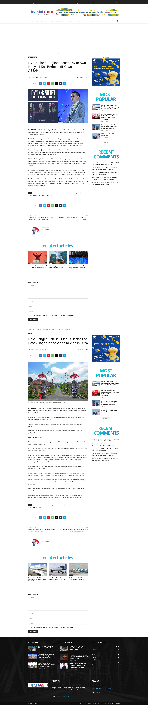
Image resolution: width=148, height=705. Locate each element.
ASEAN (34, 53)
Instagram (110, 688)
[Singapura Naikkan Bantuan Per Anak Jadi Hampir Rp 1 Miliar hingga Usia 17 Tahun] (37, 257)
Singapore (70, 193)
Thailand (34, 57)
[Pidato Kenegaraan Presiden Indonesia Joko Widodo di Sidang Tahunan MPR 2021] (64, 666)
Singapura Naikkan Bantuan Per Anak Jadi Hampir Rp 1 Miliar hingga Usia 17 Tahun (37, 267)
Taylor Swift (41, 195)
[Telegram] (64, 83)
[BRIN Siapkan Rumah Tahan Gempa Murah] (96, 136)
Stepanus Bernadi (96, 167)
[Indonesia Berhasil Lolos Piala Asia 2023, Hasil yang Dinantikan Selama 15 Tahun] (64, 657)
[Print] (60, 83)
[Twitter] (119, 3)
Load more (105, 142)
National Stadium (48, 193)
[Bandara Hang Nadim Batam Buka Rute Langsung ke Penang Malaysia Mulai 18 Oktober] (96, 107)
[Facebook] (114, 3)
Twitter (98, 692)
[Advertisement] (74, 36)
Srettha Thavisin (33, 195)
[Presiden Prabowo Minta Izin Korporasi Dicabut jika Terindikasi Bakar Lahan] (32, 656)
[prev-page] (29, 273)
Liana (93, 163)
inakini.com (35, 77)
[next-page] (32, 273)
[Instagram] (116, 3)
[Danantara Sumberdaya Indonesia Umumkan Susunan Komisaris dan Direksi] (32, 665)
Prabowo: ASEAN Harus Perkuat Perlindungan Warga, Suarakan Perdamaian (77, 267)
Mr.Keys (94, 182)
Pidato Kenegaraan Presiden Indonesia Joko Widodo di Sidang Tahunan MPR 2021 (78, 665)
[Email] (56, 83)
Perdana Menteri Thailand (60, 193)
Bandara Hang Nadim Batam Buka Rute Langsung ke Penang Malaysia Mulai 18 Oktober (110, 107)
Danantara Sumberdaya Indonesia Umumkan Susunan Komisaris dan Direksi (46, 664)
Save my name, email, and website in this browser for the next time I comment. (52, 315)
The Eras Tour (49, 195)
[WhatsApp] (52, 83)
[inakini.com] (29, 77)
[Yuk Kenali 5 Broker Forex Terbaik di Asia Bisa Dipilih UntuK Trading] (64, 648)
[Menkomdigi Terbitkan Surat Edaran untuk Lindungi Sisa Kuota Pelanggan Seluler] (96, 127)
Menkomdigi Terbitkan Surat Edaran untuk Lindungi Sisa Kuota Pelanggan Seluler (109, 126)
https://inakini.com (46, 229)
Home (29, 53)
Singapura (77, 193)
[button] (118, 21)
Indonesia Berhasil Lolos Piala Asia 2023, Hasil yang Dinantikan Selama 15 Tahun (79, 656)
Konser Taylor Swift (37, 193)
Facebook (99, 688)
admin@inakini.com (64, 696)
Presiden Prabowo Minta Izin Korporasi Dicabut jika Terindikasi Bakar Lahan (46, 656)
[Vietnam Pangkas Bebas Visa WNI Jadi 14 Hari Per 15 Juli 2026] (58, 257)
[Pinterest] (48, 83)
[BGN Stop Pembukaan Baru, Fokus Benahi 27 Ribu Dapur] (32, 648)
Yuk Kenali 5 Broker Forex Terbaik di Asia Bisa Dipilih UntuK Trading (77, 648)
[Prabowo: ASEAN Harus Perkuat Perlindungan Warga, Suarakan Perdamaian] (78, 257)
